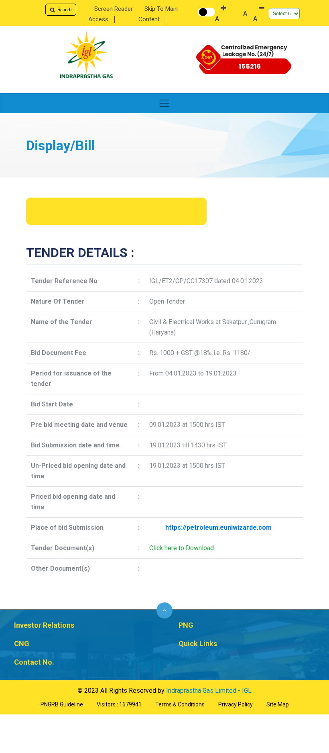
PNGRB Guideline (62, 704)
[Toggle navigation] (164, 103)
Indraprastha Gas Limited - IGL (209, 690)
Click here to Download (181, 548)
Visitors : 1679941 (119, 704)
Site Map (277, 704)
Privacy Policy (235, 704)
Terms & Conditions (180, 704)
